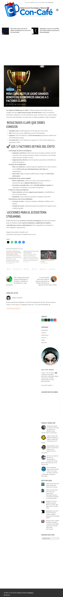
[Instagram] (45, 320)
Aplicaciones (10, 89)
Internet (43, 337)
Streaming (52, 269)
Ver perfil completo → (47, 385)
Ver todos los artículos (14, 308)
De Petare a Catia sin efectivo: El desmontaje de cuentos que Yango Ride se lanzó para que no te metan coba (49, 460)
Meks (20, 593)
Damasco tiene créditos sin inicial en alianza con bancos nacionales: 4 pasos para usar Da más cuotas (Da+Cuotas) (52, 525)
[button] (6, 25)
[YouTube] (55, 320)
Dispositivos (44, 330)
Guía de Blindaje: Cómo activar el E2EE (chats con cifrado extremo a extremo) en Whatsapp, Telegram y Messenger (49, 472)
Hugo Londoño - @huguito (47, 369)
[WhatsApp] (42, 320)
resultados (43, 269)
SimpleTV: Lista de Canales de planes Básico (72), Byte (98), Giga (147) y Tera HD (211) (52, 504)
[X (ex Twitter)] (48, 320)
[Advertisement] (31, 52)
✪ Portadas (7, 595)
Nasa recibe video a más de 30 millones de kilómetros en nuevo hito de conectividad (20, 30)
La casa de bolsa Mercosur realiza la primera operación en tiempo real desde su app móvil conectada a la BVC (46, 281)
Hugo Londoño (22, 104)
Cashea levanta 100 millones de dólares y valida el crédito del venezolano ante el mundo (49, 439)
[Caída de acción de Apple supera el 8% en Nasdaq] (32, 256)
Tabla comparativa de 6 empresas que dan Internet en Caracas (52, 485)
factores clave (18, 269)
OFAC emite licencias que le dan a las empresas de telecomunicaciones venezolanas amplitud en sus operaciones (52, 494)
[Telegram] (52, 320)
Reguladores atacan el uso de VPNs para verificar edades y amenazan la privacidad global (49, 30)
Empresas (44, 342)
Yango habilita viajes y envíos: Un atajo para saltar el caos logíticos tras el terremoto (50, 449)
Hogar (43, 340)
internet (28, 269)
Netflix (35, 269)
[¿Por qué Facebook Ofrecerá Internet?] (48, 254)
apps (10, 269)
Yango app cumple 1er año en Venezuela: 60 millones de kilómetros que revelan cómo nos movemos (50, 429)
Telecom (43, 332)
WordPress (30, 593)
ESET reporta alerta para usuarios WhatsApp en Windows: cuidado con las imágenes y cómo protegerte (17, 281)
